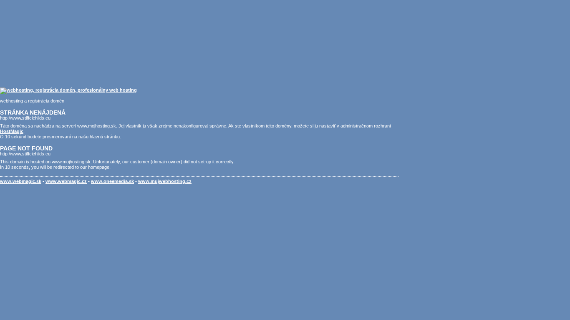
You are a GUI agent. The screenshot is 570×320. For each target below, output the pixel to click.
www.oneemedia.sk (112, 181)
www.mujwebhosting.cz (165, 181)
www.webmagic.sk (20, 181)
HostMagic (11, 131)
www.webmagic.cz (66, 181)
